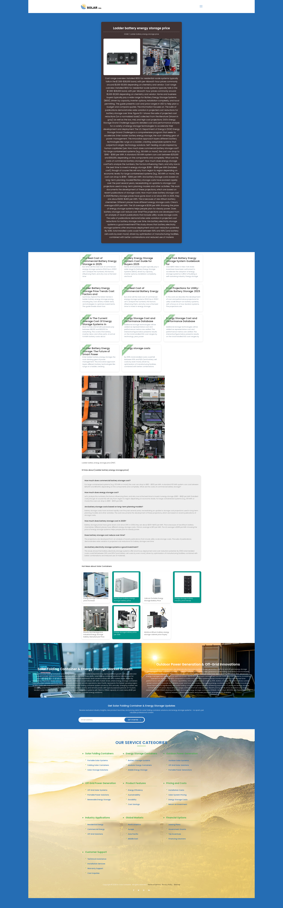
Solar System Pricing (177, 795)
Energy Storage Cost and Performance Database (139, 320)
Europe (131, 829)
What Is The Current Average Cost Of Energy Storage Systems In (97, 321)
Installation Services (96, 864)
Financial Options (176, 817)
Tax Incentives (174, 834)
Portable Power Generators (180, 770)
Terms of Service (154, 885)
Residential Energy (95, 824)
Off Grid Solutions (95, 834)
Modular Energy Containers (140, 765)
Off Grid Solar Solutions (178, 765)
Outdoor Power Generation (182, 753)
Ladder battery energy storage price (144, 34)
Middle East (133, 839)
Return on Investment (177, 804)
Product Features (136, 783)
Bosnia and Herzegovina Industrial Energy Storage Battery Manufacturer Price (93, 634)
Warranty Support (95, 868)
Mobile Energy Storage (137, 770)
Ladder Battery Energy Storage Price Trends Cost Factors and (98, 291)
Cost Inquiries (93, 873)
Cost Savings (134, 804)
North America (134, 824)
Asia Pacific (133, 834)
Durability (132, 799)
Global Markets (134, 817)
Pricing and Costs (176, 783)
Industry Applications (97, 817)
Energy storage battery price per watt (125, 633)
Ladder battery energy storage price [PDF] (98, 463)
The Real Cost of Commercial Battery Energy (141, 289)
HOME (126, 34)
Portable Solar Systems (97, 760)
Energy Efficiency (135, 790)
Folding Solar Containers (98, 765)
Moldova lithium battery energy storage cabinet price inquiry (156, 633)
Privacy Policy (167, 885)
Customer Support (96, 852)
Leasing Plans (174, 824)
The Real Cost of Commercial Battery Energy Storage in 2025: (99, 261)
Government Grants (177, 829)
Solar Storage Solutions (97, 770)
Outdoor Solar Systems (178, 760)
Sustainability (134, 795)
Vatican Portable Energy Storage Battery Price (153, 599)
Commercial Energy (96, 829)
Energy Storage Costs (177, 799)
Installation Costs (176, 790)
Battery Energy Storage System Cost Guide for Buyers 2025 (138, 261)
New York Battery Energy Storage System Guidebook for (183, 261)
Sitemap (177, 885)
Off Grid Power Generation (100, 783)
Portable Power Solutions (98, 795)
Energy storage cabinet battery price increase (95, 599)
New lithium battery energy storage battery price (124, 599)
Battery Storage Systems (139, 760)
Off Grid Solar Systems (97, 790)
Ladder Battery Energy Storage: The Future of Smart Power (96, 351)
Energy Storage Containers (141, 753)
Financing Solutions (177, 839)
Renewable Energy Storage (99, 799)
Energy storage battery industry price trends (184, 599)
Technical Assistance (96, 859)
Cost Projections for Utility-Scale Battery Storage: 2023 (183, 289)
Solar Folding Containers (99, 753)
